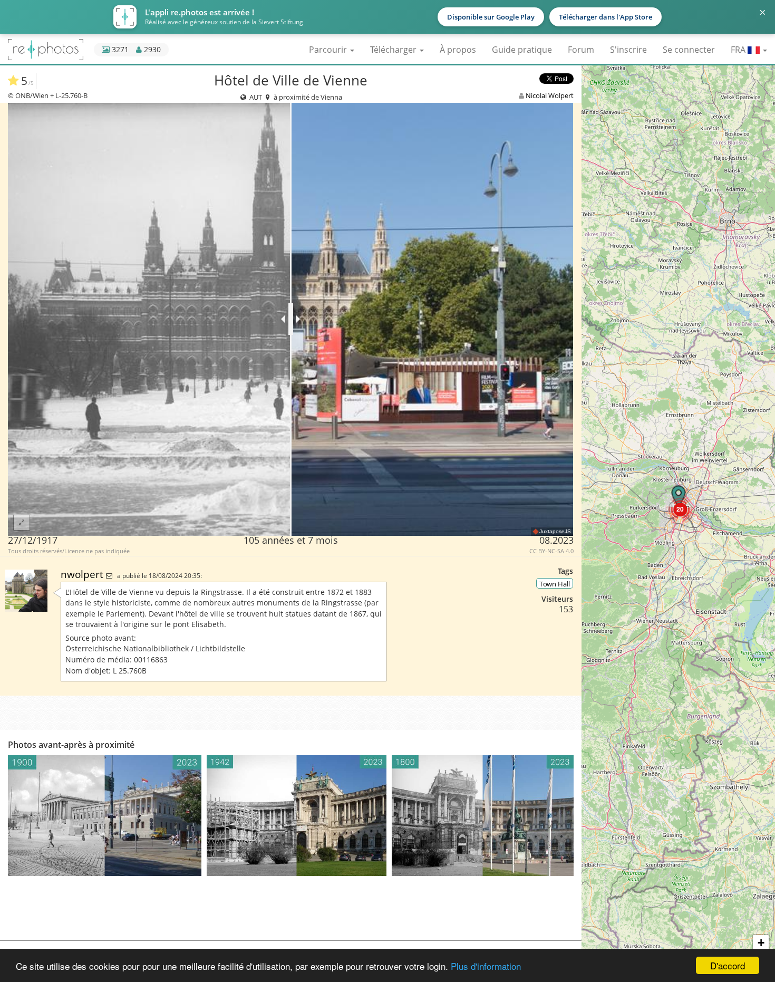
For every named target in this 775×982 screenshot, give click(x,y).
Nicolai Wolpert (550, 95)
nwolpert (83, 574)
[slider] (290, 319)
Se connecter (689, 49)
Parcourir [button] (329, 49)
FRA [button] (739, 49)
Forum (581, 49)
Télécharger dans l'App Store (605, 17)
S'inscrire (628, 49)
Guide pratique (522, 49)
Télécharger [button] (394, 49)
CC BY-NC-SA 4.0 (551, 551)
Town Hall (554, 584)
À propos (458, 49)
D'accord (727, 965)
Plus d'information (486, 966)
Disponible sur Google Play (491, 17)
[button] (680, 509)
